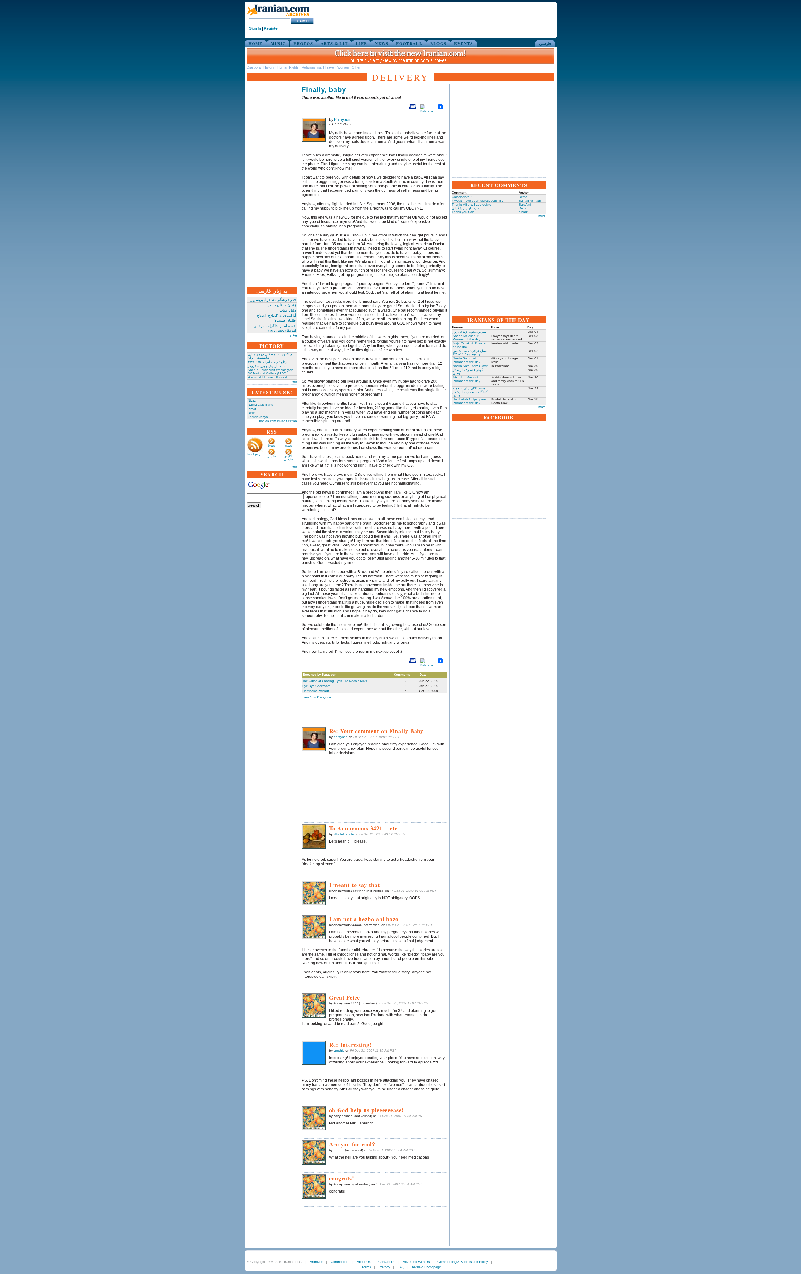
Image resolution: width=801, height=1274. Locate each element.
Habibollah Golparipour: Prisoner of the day (470, 401)
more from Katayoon (316, 697)
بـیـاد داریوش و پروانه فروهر (266, 366)
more (293, 381)
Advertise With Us (416, 1262)
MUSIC (278, 43)
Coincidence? (462, 197)
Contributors (340, 1262)
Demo (523, 197)
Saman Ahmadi (530, 200)
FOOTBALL (409, 43)
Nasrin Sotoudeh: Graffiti (470, 366)
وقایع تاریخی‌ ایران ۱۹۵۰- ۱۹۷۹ (267, 361)
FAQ (401, 1267)
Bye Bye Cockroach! (317, 686)
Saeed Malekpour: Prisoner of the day (466, 337)
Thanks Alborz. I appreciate (471, 204)
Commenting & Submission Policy (462, 1262)
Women (343, 67)
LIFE (361, 43)
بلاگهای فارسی (288, 458)
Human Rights (288, 67)
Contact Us (386, 1262)
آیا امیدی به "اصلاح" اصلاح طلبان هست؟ (276, 317)
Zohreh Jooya (258, 417)
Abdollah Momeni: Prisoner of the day (466, 379)
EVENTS (463, 43)
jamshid (339, 1050)
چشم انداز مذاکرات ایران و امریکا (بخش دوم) (275, 327)
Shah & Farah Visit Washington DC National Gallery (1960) (270, 371)
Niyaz (252, 400)
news (288, 445)
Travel (329, 67)
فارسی (545, 43)
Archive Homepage (426, 1267)
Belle (251, 412)
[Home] (278, 16)
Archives (316, 1262)
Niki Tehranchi (344, 834)
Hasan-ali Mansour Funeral (267, 377)
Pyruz (252, 408)
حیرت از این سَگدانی (465, 208)
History (268, 67)
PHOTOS (303, 43)
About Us (364, 1262)
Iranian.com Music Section (278, 421)
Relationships (312, 67)
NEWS (381, 43)
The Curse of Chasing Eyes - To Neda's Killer (334, 681)
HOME (255, 43)
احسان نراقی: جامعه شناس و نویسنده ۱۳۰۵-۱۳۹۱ (471, 352)
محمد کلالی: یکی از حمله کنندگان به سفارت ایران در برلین (470, 392)
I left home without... (317, 691)
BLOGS (438, 43)
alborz (523, 212)
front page (255, 454)
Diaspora (254, 67)
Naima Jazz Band (260, 404)
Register (271, 28)
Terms (366, 1267)
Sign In (255, 28)
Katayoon (342, 120)
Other (356, 67)
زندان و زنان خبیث (282, 305)
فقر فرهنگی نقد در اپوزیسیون (273, 299)
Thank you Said (463, 212)
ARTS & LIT (334, 43)
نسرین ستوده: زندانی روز (470, 331)
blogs (271, 445)
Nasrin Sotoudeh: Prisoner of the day (466, 360)
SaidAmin (526, 204)
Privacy (384, 1267)
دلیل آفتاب (287, 310)
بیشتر (293, 335)
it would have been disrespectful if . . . (479, 200)
